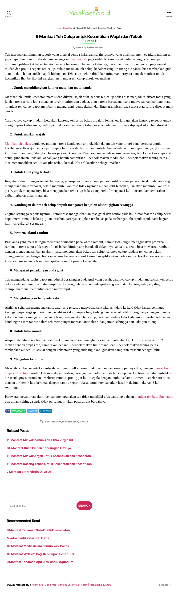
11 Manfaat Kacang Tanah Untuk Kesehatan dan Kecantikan (49, 464)
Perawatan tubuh (70, 422)
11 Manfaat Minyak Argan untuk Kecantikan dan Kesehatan (49, 456)
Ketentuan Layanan (100, 584)
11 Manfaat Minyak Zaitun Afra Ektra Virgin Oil (40, 440)
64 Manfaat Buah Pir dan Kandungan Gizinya (39, 448)
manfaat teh (78, 59)
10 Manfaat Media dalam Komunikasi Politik (38, 546)
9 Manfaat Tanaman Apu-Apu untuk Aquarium (40, 562)
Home (58, 28)
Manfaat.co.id (23, 584)
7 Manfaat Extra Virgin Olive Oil (29, 472)
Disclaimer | (51, 584)
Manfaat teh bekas (18, 143)
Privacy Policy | (81, 584)
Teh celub (83, 422)
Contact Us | (65, 584)
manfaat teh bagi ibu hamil (154, 396)
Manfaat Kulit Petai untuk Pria (28, 538)
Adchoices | (38, 584)
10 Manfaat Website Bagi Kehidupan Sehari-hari (41, 554)
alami (47, 422)
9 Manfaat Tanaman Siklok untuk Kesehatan (38, 530)
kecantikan (67, 28)
